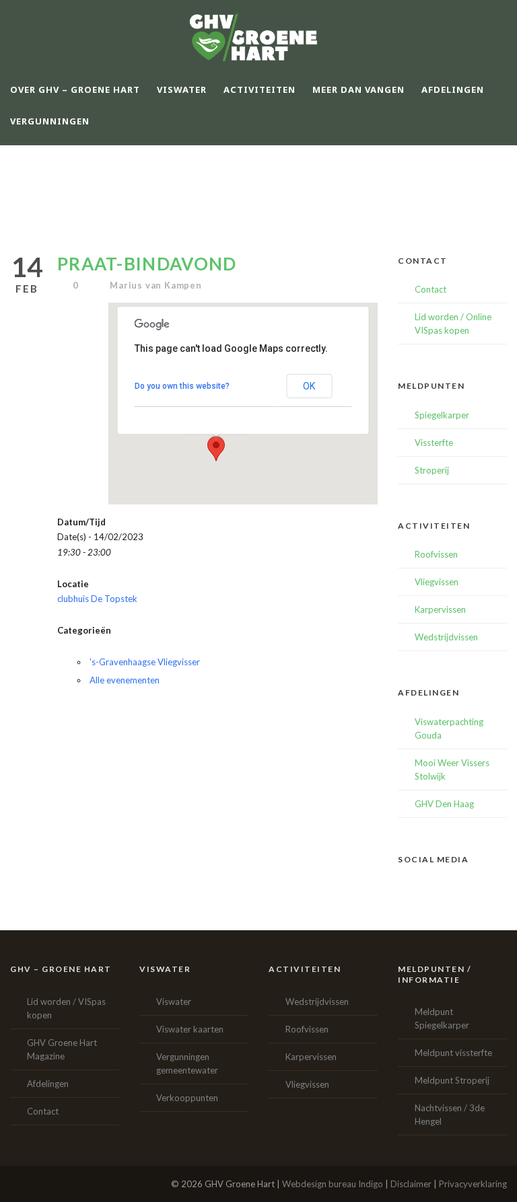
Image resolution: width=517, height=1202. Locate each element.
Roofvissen (436, 554)
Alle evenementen (125, 680)
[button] (216, 448)
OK (309, 386)
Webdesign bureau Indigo (332, 1183)
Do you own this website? (182, 386)
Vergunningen (50, 121)
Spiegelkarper (442, 415)
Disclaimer (411, 1183)
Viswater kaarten (189, 1029)
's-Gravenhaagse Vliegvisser (145, 661)
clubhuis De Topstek (97, 598)
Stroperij (432, 470)
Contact (430, 289)
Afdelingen (48, 1083)
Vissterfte (434, 442)
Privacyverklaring (473, 1183)
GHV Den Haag (444, 803)
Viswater (173, 1001)
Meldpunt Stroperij (452, 1080)
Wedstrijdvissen (446, 637)
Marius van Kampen (156, 285)
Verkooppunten (187, 1097)
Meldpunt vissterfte (453, 1052)
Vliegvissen (436, 581)
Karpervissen (440, 609)
